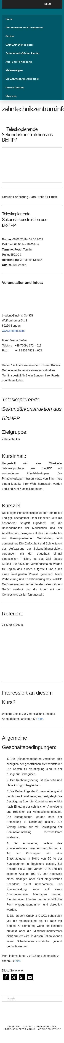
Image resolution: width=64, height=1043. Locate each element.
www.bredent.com (13, 330)
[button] (6, 977)
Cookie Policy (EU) (49, 1029)
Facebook (13, 1027)
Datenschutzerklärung (20, 1029)
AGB (54, 1027)
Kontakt (28, 1027)
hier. (40, 718)
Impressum (42, 1027)
